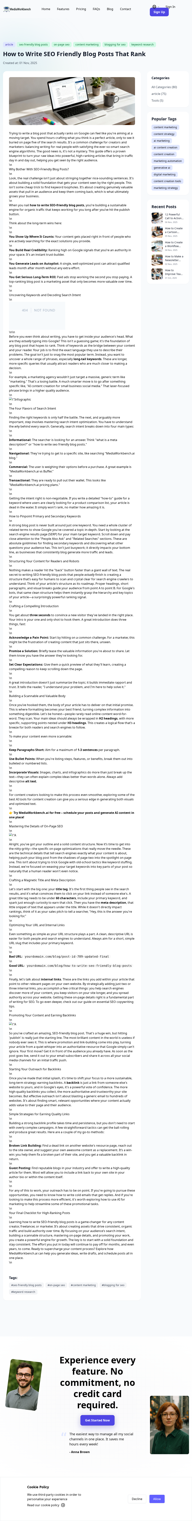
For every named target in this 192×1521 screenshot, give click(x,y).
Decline (137, 1499)
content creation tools (167, 181)
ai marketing (162, 140)
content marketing (165, 127)
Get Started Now (97, 1420)
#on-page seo (56, 1285)
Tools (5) (157, 100)
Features (63, 9)
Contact (125, 9)
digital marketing (165, 174)
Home (46, 9)
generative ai (162, 167)
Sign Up (159, 12)
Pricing (81, 9)
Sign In (170, 7)
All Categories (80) (164, 87)
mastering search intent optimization (70, 422)
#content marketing (83, 1285)
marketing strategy (166, 188)
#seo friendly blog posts (26, 1285)
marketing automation (168, 161)
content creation (164, 154)
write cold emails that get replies (90, 1195)
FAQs (96, 9)
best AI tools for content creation (32, 799)
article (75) (159, 94)
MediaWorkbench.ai (23, 1253)
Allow (157, 1499)
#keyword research (23, 1292)
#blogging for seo (113, 1285)
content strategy (164, 134)
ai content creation (165, 147)
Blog (110, 9)
